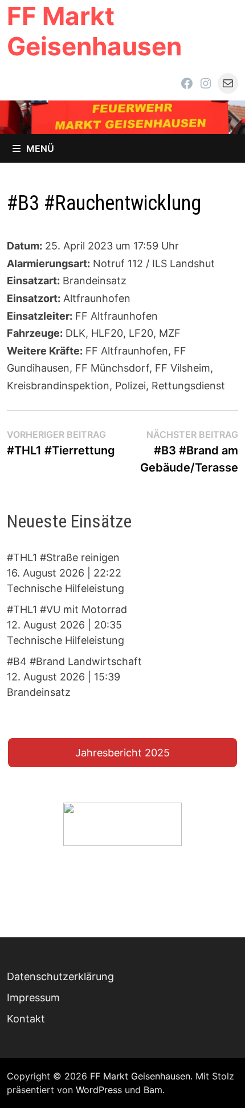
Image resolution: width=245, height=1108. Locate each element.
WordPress (99, 1089)
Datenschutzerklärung (60, 976)
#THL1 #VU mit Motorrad (67, 609)
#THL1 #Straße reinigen (63, 557)
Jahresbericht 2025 (122, 753)
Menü (40, 148)
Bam (153, 1089)
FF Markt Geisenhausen (94, 31)
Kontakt (26, 1019)
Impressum (33, 998)
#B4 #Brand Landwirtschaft (74, 661)
